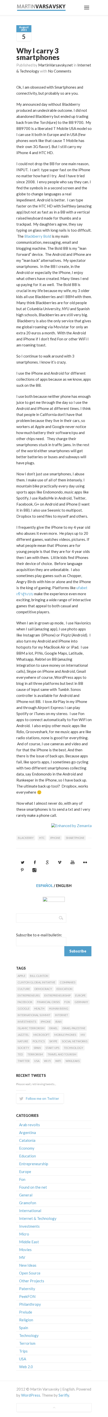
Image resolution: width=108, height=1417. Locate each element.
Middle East (29, 1241)
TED (20, 1054)
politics (39, 1041)
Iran (58, 1021)
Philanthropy (30, 1304)
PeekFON (27, 1296)
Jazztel (23, 1034)
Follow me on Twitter (42, 1098)
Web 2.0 (26, 1366)
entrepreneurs (29, 995)
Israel (53, 1028)
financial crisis (48, 1002)
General (25, 1195)
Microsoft (41, 1034)
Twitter (24, 1060)
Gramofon (27, 1202)
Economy (26, 1148)
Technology (73, 1047)
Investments (27, 1021)
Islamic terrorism (31, 1028)
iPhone (55, 837)
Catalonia (27, 1140)
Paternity (27, 1288)
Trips (23, 1351)
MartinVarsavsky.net (55, 65)
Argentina (27, 1132)
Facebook (25, 1002)
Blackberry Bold (37, 236)
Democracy (43, 988)
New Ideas (27, 1265)
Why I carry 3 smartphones (38, 53)
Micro (24, 1234)
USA (36, 1060)
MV (83, 1034)
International (30, 1210)
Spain (37, 1047)
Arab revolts (29, 1124)
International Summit (34, 1015)
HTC (42, 837)
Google (24, 1008)
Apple (21, 975)
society (23, 1047)
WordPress (30, 1395)
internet (61, 1015)
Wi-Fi (47, 1060)
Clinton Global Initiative (36, 982)
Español (44, 885)
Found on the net (33, 1187)
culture (24, 988)
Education (64, 988)
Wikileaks (73, 1060)
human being (58, 1008)
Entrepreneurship (57, 995)
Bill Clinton (39, 975)
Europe (80, 995)
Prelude (25, 1312)
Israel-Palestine (73, 1028)
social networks (74, 1041)
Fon (67, 1002)
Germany (81, 1002)
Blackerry (26, 837)
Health (39, 1008)
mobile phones (65, 1034)
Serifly (64, 1395)
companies (67, 982)
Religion (26, 1320)
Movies (25, 1249)
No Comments (59, 71)
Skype (53, 1041)
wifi (58, 1060)
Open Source (29, 1273)
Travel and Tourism (61, 1054)
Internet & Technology (38, 1218)
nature (23, 1041)
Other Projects (31, 1281)
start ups (52, 1047)
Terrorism (35, 1054)
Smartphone (75, 837)
